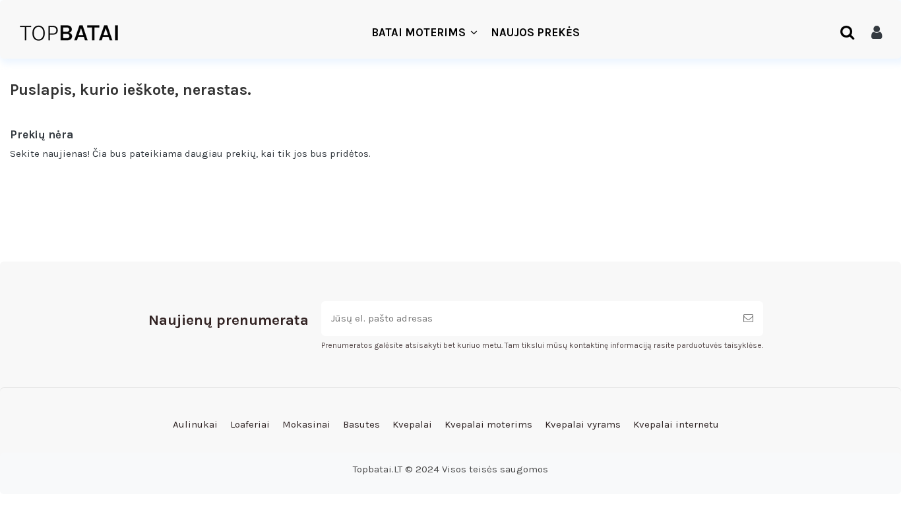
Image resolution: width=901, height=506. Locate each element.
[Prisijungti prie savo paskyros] (876, 33)
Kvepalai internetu (676, 424)
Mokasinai (306, 424)
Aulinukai (195, 424)
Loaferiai (250, 424)
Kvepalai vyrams (583, 424)
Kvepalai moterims (488, 424)
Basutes (361, 424)
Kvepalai (412, 424)
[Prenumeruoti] (748, 318)
